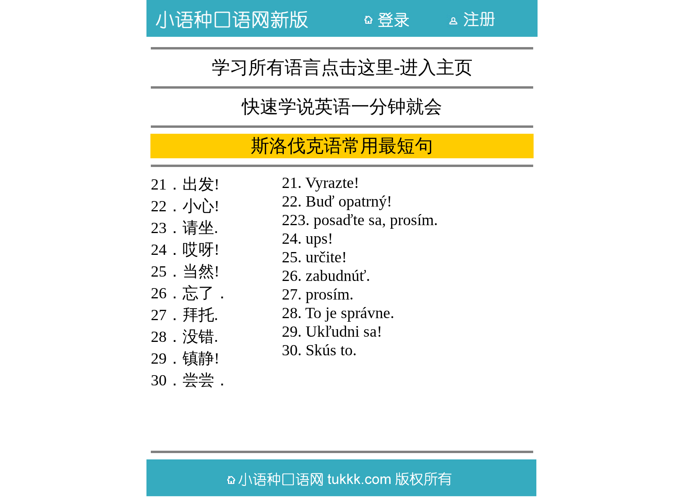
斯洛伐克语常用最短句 (342, 146)
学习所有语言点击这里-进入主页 (342, 67)
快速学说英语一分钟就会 (342, 107)
